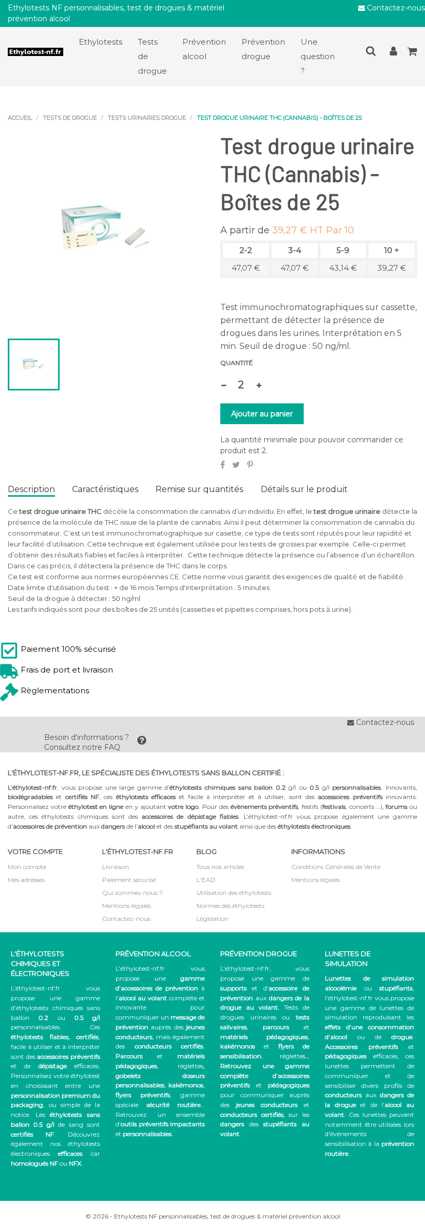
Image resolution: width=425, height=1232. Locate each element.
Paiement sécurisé (129, 880)
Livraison (115, 867)
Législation (212, 918)
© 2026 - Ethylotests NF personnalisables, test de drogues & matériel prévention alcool (213, 1216)
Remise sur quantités (199, 489)
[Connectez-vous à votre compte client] (393, 53)
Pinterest (250, 464)
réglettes (190, 1066)
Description (31, 489)
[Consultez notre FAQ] (141, 742)
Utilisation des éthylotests (233, 893)
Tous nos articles (220, 867)
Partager (222, 464)
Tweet (236, 464)
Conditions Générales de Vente (335, 867)
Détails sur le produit (304, 489)
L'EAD (206, 880)
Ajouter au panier (262, 413)
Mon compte (27, 867)
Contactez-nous (395, 7)
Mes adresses (26, 880)
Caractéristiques (105, 489)
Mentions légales (126, 905)
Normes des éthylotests (230, 905)
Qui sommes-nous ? (132, 893)
